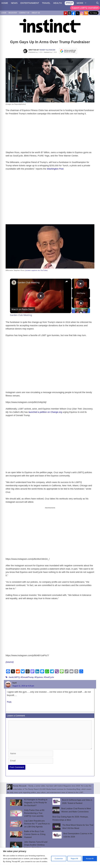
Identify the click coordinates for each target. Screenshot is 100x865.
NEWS (14, 3)
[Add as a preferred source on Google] (68, 51)
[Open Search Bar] (97, 3)
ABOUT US (36, 13)
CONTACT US (24, 13)
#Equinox (39, 677)
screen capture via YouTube (36, 270)
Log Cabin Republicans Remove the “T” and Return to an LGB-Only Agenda (37, 824)
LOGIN (3, 13)
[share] (66, 281)
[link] (13, 282)
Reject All (74, 859)
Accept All (89, 859)
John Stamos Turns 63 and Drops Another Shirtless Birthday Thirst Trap (35, 845)
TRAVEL (46, 3)
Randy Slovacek (47, 50)
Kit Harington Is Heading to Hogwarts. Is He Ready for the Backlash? (35, 802)
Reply (9, 702)
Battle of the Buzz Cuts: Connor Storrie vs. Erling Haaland (34, 834)
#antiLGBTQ (14, 677)
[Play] (81, 303)
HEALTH (57, 3)
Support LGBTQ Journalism (85, 8)
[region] (50, 856)
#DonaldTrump (27, 677)
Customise (59, 859)
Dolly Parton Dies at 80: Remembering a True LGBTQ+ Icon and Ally (34, 813)
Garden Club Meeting (29, 282)
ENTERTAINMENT (29, 3)
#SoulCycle (49, 677)
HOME (4, 3)
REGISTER (13, 13)
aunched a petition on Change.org (45, 412)
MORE (80, 3)
